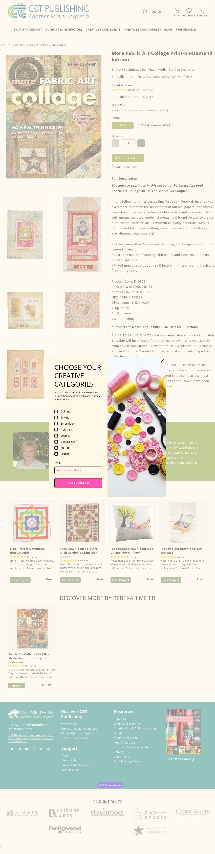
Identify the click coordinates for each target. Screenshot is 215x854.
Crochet (65, 454)
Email (57, 463)
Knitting (65, 448)
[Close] (162, 361)
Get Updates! (78, 483)
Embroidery (67, 423)
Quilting (65, 411)
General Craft (68, 442)
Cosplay (65, 435)
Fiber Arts (66, 429)
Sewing (64, 417)
